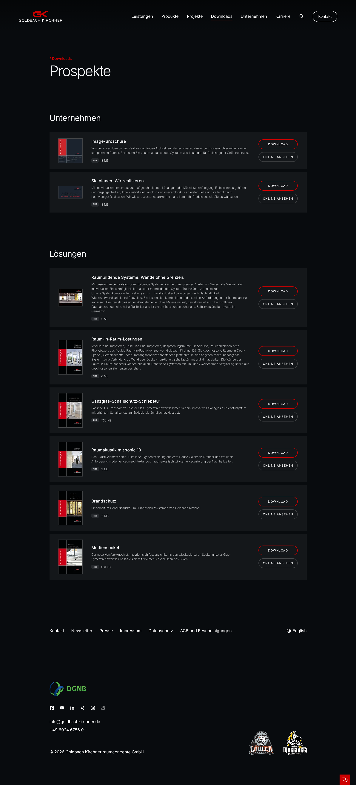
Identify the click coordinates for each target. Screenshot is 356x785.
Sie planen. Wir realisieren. (118, 180)
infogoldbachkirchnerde (75, 721)
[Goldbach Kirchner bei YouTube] (63, 708)
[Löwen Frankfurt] (261, 743)
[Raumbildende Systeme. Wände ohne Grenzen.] (70, 297)
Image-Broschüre (108, 141)
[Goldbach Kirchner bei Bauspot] (103, 708)
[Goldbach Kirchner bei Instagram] (93, 708)
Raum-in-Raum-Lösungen (116, 339)
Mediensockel (105, 547)
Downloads (221, 16)
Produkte (170, 16)
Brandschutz (103, 501)
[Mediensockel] (70, 557)
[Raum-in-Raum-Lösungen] (70, 357)
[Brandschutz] (70, 508)
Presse (106, 630)
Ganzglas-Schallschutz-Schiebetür (125, 401)
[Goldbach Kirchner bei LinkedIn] (73, 708)
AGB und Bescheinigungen (206, 630)
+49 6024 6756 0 (67, 729)
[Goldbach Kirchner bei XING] (83, 708)
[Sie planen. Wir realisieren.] (70, 192)
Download (278, 144)
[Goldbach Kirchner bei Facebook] (52, 708)
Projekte (195, 16)
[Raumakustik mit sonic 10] (70, 459)
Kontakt (325, 16)
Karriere (283, 16)
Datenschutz (161, 630)
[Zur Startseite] (40, 16)
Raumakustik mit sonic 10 (116, 450)
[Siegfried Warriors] (295, 743)
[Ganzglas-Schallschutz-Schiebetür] (70, 410)
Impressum (130, 630)
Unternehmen (254, 16)
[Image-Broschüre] (70, 151)
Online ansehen (278, 157)
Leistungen (142, 16)
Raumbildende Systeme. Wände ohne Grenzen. (137, 277)
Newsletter (81, 630)
